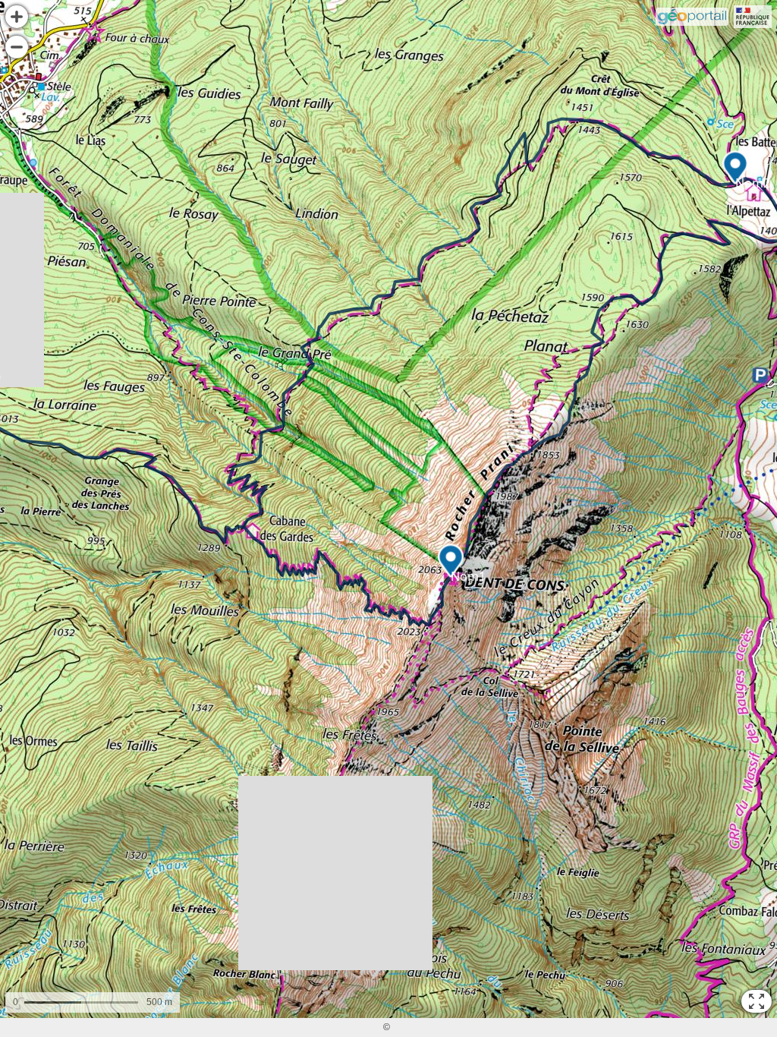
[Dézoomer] (16, 47)
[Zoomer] (16, 16)
